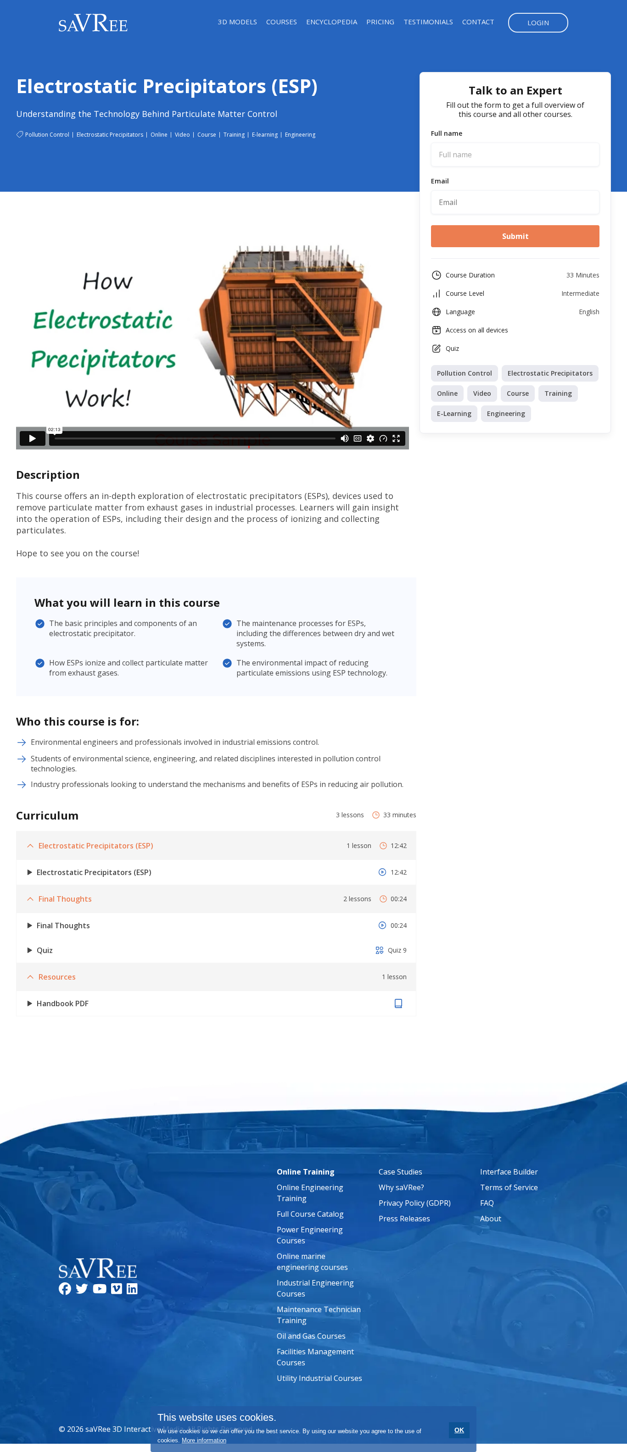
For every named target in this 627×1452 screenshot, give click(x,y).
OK (459, 1430)
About (490, 1219)
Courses (281, 21)
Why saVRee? (401, 1187)
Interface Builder (509, 1172)
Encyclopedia (331, 21)
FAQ (487, 1203)
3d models (237, 21)
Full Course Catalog (310, 1214)
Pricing (380, 21)
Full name (446, 133)
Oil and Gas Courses (311, 1336)
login (538, 22)
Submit (515, 236)
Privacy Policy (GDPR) (415, 1203)
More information (204, 1440)
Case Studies (400, 1172)
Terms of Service (509, 1187)
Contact (478, 21)
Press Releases (404, 1219)
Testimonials (428, 21)
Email (440, 181)
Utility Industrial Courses (319, 1378)
